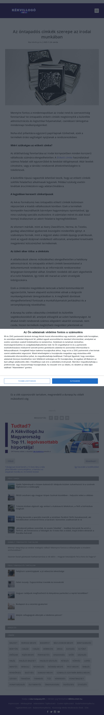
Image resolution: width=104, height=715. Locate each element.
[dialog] (52, 357)
